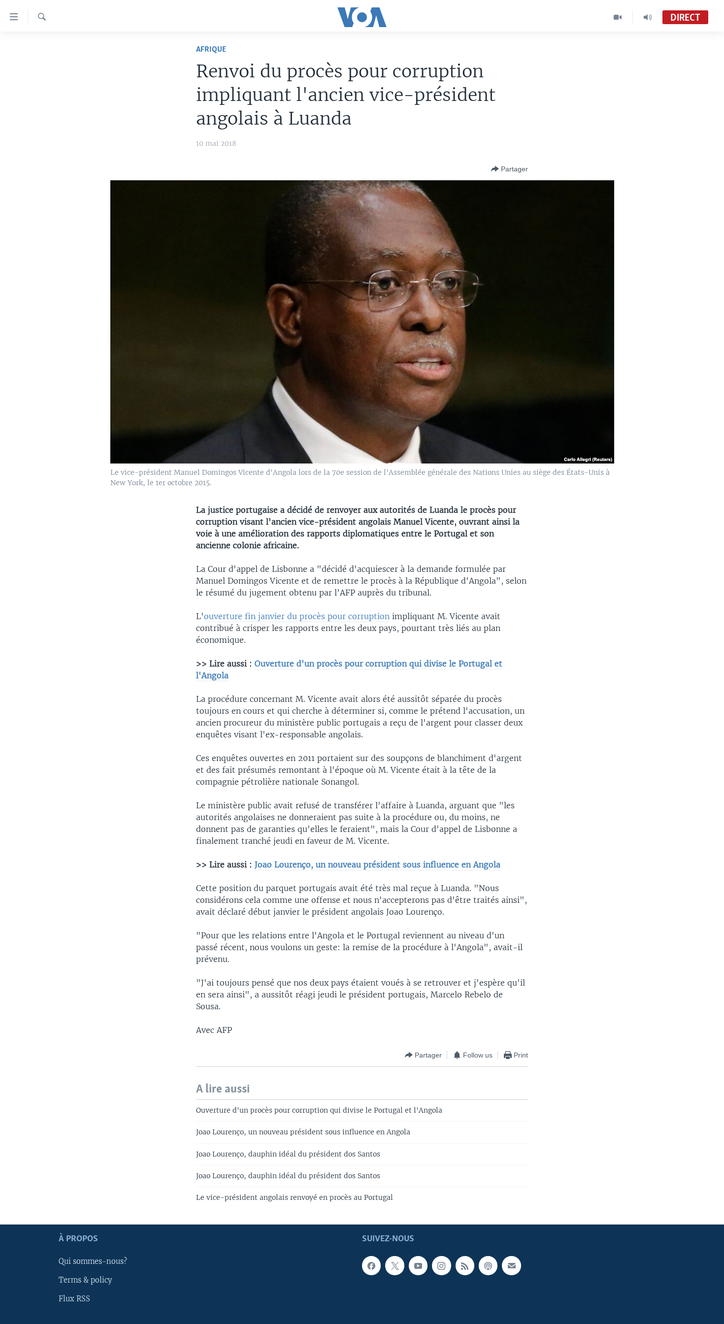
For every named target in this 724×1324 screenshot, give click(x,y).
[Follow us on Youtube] (418, 1265)
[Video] (618, 17)
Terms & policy (85, 1280)
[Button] (509, 169)
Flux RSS (74, 1298)
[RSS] (465, 1265)
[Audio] (647, 17)
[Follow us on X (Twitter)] (394, 1265)
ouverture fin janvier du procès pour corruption (297, 616)
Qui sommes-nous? (93, 1261)
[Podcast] (488, 1265)
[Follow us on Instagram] (441, 1265)
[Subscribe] (511, 1265)
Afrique (211, 49)
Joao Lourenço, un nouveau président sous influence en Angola (377, 864)
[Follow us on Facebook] (371, 1265)
